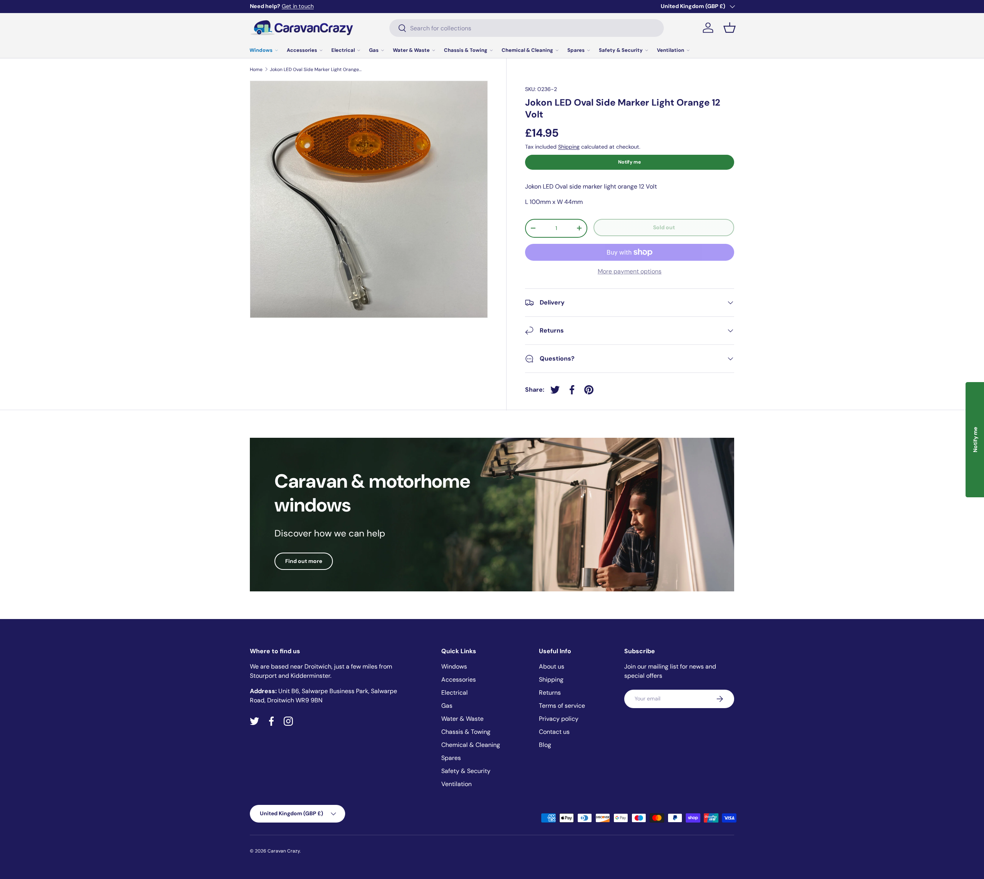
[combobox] (526, 28)
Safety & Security (621, 50)
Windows (261, 50)
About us (551, 666)
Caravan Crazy (284, 851)
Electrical (343, 50)
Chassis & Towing (465, 50)
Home (256, 69)
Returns (550, 693)
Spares (576, 50)
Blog (545, 745)
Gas (374, 50)
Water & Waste (411, 50)
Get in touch (298, 6)
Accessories (302, 50)
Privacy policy (558, 719)
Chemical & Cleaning (527, 50)
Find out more (303, 561)
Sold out (664, 227)
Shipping (569, 146)
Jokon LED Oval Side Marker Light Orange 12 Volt (316, 69)
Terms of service (562, 706)
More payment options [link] (630, 271)
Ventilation (670, 50)
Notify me (629, 162)
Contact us (554, 732)
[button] (729, 27)
